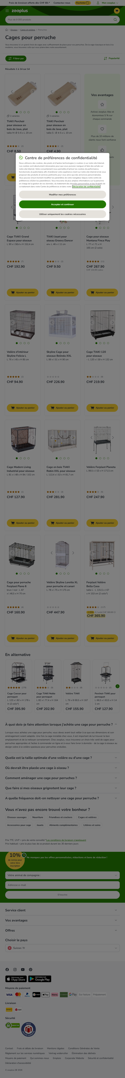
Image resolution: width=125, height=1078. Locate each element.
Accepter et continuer (62, 204)
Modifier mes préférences (62, 194)
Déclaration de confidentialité (86, 186)
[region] (62, 187)
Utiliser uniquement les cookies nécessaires (62, 214)
